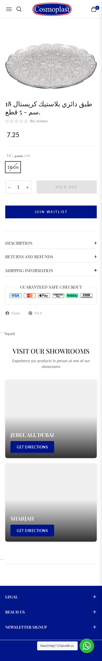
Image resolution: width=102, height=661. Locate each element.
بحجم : (18, 155)
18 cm (13, 167)
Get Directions (32, 447)
